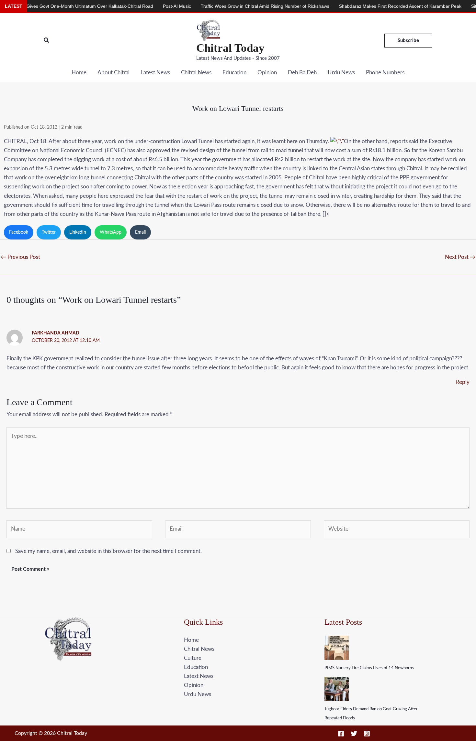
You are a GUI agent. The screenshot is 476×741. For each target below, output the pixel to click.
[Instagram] (367, 733)
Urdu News (341, 72)
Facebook (18, 232)
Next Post (460, 257)
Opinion (267, 72)
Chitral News (196, 72)
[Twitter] (354, 733)
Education (234, 72)
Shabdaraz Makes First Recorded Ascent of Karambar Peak (381, 6)
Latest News (155, 72)
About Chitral (113, 72)
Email (140, 232)
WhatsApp (110, 232)
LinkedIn (77, 232)
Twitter (49, 232)
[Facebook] (341, 733)
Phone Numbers (385, 72)
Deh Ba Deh (302, 72)
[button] (47, 40)
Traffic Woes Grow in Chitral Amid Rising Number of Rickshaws (245, 6)
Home (79, 72)
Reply (463, 382)
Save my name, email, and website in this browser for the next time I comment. (108, 551)
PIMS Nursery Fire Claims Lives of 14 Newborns (369, 668)
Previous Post (20, 257)
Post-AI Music (157, 6)
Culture (192, 658)
